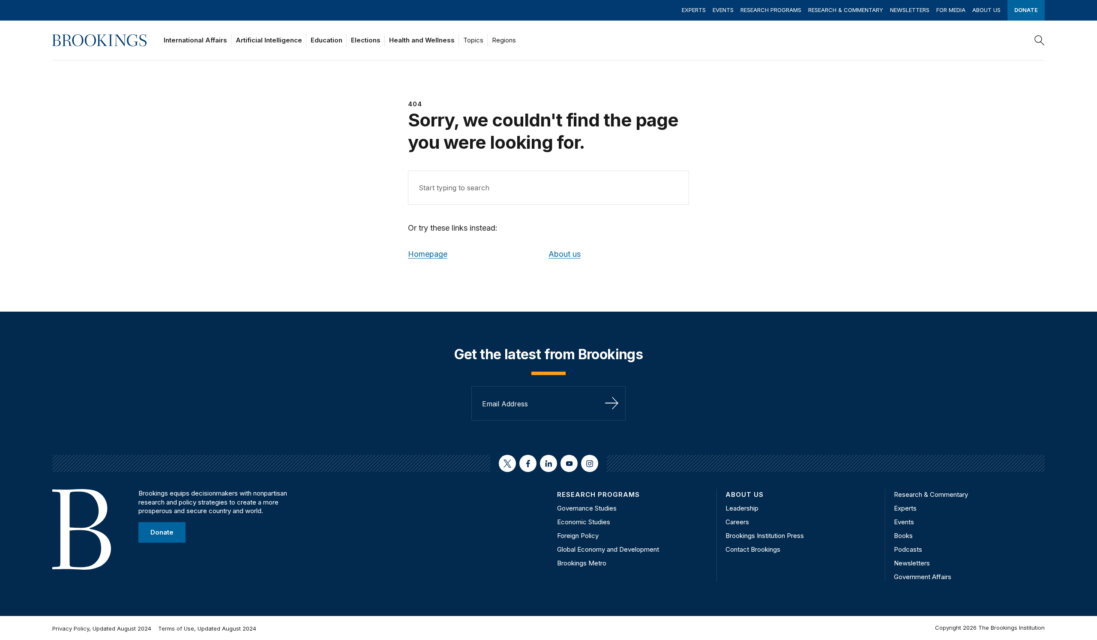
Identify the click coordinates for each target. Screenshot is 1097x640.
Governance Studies (587, 508)
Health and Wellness (422, 40)
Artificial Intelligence (269, 40)
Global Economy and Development (608, 549)
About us (564, 253)
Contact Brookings (752, 549)
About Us (986, 9)
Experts (694, 9)
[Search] (1039, 40)
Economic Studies (583, 522)
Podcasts (908, 549)
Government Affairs (922, 577)
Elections (366, 40)
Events (723, 9)
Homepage (427, 253)
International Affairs (195, 40)
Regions (504, 40)
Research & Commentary (845, 9)
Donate (1026, 9)
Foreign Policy (578, 536)
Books (903, 536)
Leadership (741, 508)
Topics (473, 40)
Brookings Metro (581, 563)
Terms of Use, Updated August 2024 (207, 628)
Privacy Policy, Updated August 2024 (101, 628)
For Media (950, 9)
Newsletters (909, 9)
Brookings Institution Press (764, 536)
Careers (737, 522)
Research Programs (770, 9)
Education (326, 40)
